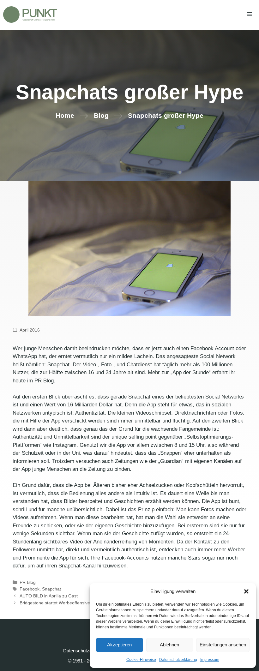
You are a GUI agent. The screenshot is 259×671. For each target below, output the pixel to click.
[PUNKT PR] (30, 14)
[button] (246, 591)
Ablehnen (169, 644)
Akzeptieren (119, 644)
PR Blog (28, 582)
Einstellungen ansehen (223, 644)
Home (65, 115)
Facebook (29, 588)
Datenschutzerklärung (178, 659)
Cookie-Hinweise (141, 659)
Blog (101, 115)
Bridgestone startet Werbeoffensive (55, 602)
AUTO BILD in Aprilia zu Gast (49, 595)
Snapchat (51, 588)
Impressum (209, 659)
